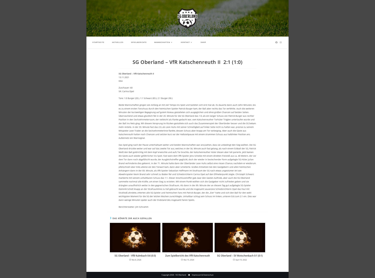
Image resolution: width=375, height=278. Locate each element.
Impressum (196, 275)
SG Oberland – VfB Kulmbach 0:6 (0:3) (135, 255)
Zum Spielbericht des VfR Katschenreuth (187, 255)
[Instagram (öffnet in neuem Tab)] (281, 42)
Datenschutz (208, 275)
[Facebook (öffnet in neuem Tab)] (276, 42)
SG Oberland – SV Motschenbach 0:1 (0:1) (240, 255)
